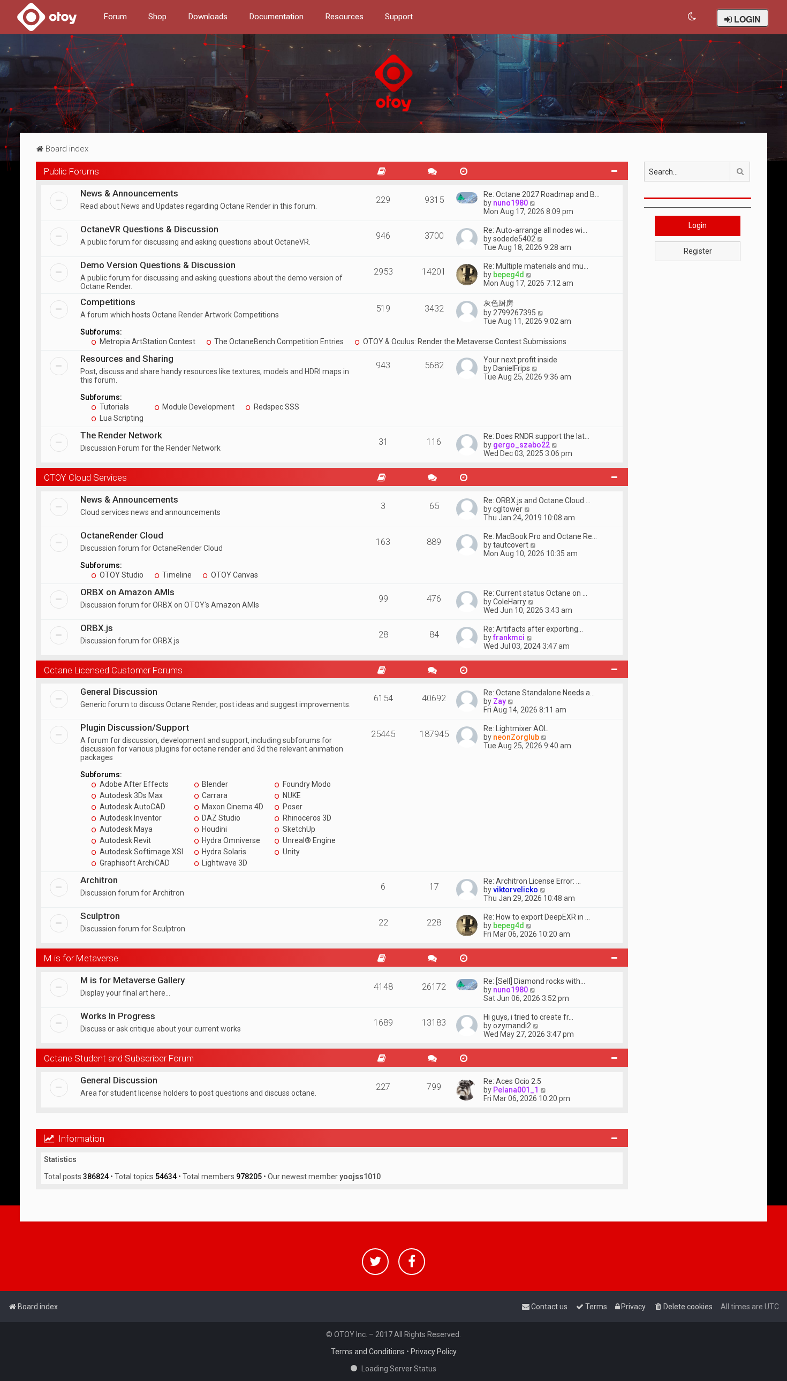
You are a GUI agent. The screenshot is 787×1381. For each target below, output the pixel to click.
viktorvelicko (515, 889)
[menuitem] (692, 17)
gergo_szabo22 (521, 445)
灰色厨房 (498, 303)
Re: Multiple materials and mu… (535, 266)
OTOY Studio (120, 575)
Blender (214, 784)
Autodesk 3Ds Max (130, 795)
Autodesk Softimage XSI (140, 851)
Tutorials (113, 407)
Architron (99, 880)
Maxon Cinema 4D (231, 806)
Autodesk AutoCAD (131, 806)
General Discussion (118, 691)
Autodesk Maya (125, 829)
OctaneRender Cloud (121, 535)
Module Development (197, 407)
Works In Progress (117, 1016)
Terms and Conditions (368, 1351)
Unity (290, 851)
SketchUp (298, 829)
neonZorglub (516, 737)
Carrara (214, 795)
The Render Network (121, 435)
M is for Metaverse (81, 958)
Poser (291, 806)
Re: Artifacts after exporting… (533, 629)
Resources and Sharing (126, 358)
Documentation (276, 16)
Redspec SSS (275, 407)
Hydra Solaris (223, 851)
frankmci (509, 637)
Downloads (208, 16)
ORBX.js (96, 628)
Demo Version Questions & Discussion (158, 265)
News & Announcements (129, 193)
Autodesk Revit (124, 840)
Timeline (176, 575)
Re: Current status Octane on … (535, 593)
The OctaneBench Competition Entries (278, 341)
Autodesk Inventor (130, 818)
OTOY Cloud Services (85, 477)
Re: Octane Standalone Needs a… (539, 692)
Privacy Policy (434, 1351)
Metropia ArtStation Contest (146, 341)
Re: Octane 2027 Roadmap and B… (541, 194)
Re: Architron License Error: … (532, 881)
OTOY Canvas (233, 575)
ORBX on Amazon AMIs (127, 592)
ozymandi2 (512, 1025)
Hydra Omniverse (230, 840)
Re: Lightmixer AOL (515, 728)
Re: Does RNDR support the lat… (536, 436)
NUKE (291, 795)
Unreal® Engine (308, 840)
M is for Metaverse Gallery (132, 980)
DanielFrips (511, 368)
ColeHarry (509, 601)
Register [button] (698, 251)
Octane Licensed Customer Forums (113, 670)
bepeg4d (508, 274)
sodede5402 (514, 238)
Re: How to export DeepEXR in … (536, 917)
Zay (499, 701)
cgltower (508, 509)
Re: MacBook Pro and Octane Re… (540, 536)
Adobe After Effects (133, 784)
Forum (115, 16)
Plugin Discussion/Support (134, 727)
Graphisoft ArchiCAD (134, 863)
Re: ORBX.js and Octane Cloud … (537, 500)
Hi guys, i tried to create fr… (528, 1017)
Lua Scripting (120, 418)
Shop (157, 16)
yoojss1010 (360, 1176)
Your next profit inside (520, 359)
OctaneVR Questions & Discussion (149, 229)
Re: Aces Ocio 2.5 (512, 1081)
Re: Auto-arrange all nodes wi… (535, 230)
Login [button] (697, 225)
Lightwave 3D (223, 863)
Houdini (213, 829)
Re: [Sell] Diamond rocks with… (534, 981)
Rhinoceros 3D (306, 818)
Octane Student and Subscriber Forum (119, 1058)
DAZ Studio (220, 818)
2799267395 (514, 312)
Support (399, 16)
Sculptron (100, 915)
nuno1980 (510, 203)
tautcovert (510, 545)
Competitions (107, 302)
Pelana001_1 (516, 1090)
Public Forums (71, 171)
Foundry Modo (306, 784)
